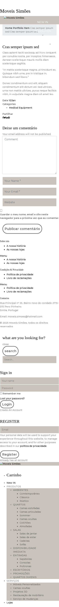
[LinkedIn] (7, 117)
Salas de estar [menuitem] (28, 537)
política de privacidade (33, 446)
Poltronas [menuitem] (25, 566)
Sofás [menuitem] (23, 544)
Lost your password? (12, 398)
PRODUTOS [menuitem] (14, 486)
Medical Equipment (20, 107)
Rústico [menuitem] (24, 500)
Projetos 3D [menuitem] (20, 591)
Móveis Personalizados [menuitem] (26, 584)
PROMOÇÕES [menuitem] (21, 573)
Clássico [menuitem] (24, 497)
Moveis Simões (15, 11)
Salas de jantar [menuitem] (28, 533)
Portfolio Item (21, 28)
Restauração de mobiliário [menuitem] (28, 595)
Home (8, 28)
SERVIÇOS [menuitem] (13, 580)
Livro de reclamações (19, 278)
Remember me (11, 393)
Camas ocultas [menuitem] (28, 519)
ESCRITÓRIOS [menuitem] (21, 569)
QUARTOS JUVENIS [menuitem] (25, 577)
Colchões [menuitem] (25, 522)
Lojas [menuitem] (10, 602)
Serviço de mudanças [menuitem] (25, 598)
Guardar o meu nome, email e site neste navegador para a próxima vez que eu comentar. (29, 216)
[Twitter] (5, 117)
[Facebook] (3, 117)
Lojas (42, 52)
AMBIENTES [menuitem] (20, 490)
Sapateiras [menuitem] (26, 559)
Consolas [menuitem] (25, 562)
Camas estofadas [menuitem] (30, 508)
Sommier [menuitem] (25, 515)
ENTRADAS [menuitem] (20, 555)
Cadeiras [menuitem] (25, 540)
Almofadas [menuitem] (26, 526)
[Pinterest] (9, 117)
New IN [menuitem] (11, 482)
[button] (29, 256)
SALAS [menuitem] (17, 529)
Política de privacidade (20, 274)
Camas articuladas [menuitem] (30, 511)
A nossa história (16, 245)
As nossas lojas (16, 249)
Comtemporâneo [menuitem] (30, 493)
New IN (42, 22)
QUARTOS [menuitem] (19, 504)
